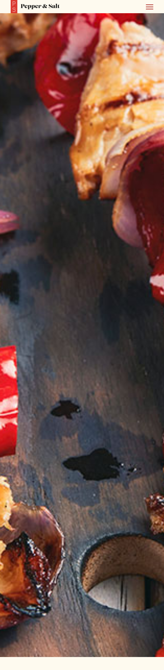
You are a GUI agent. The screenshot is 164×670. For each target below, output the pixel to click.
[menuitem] (147, 6)
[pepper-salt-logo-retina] (35, 6)
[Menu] (147, 6)
